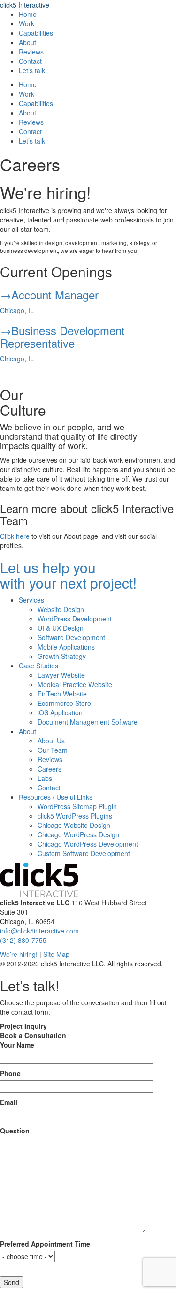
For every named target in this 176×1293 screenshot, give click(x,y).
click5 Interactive (24, 4)
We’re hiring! (19, 954)
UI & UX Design (61, 628)
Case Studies (38, 665)
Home (28, 14)
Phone (10, 1073)
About (27, 42)
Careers (49, 768)
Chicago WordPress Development (88, 844)
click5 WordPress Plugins (75, 815)
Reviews (31, 51)
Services (31, 599)
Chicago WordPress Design (78, 834)
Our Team (53, 750)
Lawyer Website (61, 675)
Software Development (71, 637)
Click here (15, 536)
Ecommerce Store (64, 703)
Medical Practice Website (75, 684)
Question (15, 1130)
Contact (30, 61)
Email (8, 1102)
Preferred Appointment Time (45, 1243)
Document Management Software (88, 722)
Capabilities (36, 33)
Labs (45, 778)
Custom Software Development (84, 853)
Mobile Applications (66, 646)
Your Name (17, 1044)
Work (26, 23)
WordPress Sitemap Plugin (77, 806)
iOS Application (60, 712)
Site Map (56, 954)
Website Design (61, 609)
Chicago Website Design (74, 825)
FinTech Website (62, 693)
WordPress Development (75, 618)
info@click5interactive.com (39, 930)
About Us (51, 740)
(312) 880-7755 (23, 940)
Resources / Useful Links (55, 797)
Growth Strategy (62, 656)
